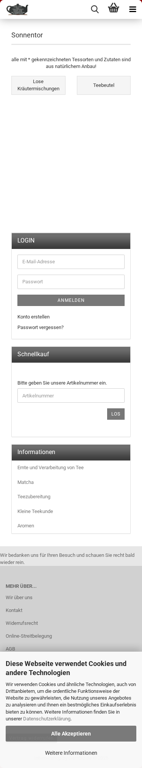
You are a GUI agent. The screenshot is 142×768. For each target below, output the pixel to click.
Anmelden (71, 300)
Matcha (25, 482)
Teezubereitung (33, 496)
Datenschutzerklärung (46, 719)
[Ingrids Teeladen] (15, 9)
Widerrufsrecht (22, 623)
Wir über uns (19, 597)
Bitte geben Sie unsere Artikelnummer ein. (62, 383)
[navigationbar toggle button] (132, 9)
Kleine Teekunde (35, 511)
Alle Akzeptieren (71, 734)
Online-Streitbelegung (29, 636)
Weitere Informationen (71, 753)
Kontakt (14, 610)
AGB (10, 649)
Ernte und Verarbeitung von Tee (50, 467)
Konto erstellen (33, 317)
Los (115, 414)
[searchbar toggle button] (94, 9)
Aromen (25, 525)
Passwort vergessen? (40, 327)
